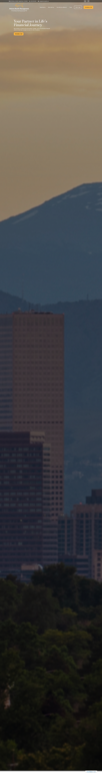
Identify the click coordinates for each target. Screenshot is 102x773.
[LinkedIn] (85, 1)
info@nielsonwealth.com (44, 1)
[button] (42, 7)
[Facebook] (88, 1)
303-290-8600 (33, 1)
